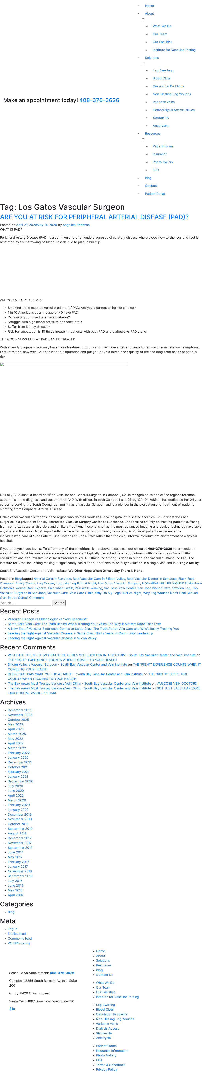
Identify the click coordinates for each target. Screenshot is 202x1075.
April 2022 (16, 743)
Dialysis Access (107, 1028)
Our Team (160, 34)
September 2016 (20, 876)
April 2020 (16, 795)
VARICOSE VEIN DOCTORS (177, 683)
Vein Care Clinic (81, 593)
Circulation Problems (168, 86)
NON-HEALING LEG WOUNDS (164, 583)
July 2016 (15, 881)
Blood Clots (161, 78)
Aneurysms (161, 126)
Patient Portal (155, 193)
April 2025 (16, 729)
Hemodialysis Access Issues (174, 110)
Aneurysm (103, 1038)
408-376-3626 (99, 100)
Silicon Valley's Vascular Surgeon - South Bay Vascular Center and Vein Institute (67, 664)
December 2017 (19, 838)
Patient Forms (163, 146)
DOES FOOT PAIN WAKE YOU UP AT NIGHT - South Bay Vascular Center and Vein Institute (75, 674)
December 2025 (20, 710)
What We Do (162, 26)
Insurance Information (112, 1050)
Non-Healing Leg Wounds (172, 94)
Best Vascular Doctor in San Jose (152, 579)
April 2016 (15, 895)
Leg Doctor (45, 583)
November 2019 (20, 819)
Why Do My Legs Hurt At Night (118, 593)
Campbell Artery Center (18, 583)
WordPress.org (19, 943)
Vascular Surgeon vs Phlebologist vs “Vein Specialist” (47, 619)
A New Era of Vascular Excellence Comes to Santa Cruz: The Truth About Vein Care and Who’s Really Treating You (93, 629)
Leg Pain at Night (83, 583)
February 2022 (19, 753)
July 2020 (15, 786)
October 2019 (18, 824)
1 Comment (35, 598)
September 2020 (20, 781)
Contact (151, 186)
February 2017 (18, 862)
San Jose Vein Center (120, 588)
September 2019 (20, 829)
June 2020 (16, 791)
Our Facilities (162, 42)
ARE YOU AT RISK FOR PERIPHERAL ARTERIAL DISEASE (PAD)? (94, 217)
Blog (148, 178)
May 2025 (15, 724)
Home (149, 6)
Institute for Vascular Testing (174, 50)
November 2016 (20, 871)
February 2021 (18, 772)
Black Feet (186, 579)
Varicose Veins (164, 102)
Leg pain (62, 583)
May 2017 (15, 857)
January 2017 (18, 866)
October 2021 (18, 767)
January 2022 (18, 757)
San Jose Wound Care (153, 588)
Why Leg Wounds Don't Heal (164, 593)
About (149, 13)
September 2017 (20, 847)
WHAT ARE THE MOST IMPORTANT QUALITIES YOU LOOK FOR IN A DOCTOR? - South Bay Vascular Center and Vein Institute (101, 655)
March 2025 (17, 734)
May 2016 (15, 890)
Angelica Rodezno (76, 225)
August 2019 (17, 833)
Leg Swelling (162, 70)
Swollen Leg (181, 588)
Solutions (152, 58)
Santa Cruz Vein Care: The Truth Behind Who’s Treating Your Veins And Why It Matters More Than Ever (84, 624)
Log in (12, 929)
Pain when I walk (60, 588)
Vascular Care (57, 593)
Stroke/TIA (161, 118)
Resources (152, 133)
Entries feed (17, 934)
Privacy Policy (106, 1069)
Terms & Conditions (110, 1065)
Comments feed (20, 938)
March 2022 (17, 748)
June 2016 (15, 885)
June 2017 (15, 852)
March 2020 (17, 800)
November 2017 (20, 843)
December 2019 (20, 814)
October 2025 (18, 720)
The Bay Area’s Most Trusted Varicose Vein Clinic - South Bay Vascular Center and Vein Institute (79, 683)
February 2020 (19, 805)
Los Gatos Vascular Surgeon (119, 583)
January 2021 (18, 776)
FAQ (156, 170)
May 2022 (15, 738)
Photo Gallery (163, 162)
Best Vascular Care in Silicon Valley (99, 579)
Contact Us (104, 975)
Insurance (160, 154)
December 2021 (20, 762)
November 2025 (20, 715)
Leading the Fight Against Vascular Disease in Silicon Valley (52, 638)
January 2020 (18, 810)
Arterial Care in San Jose (52, 579)
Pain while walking (88, 588)
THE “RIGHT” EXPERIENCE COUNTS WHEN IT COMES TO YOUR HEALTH (62, 660)
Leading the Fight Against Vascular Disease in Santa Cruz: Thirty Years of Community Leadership (80, 633)
